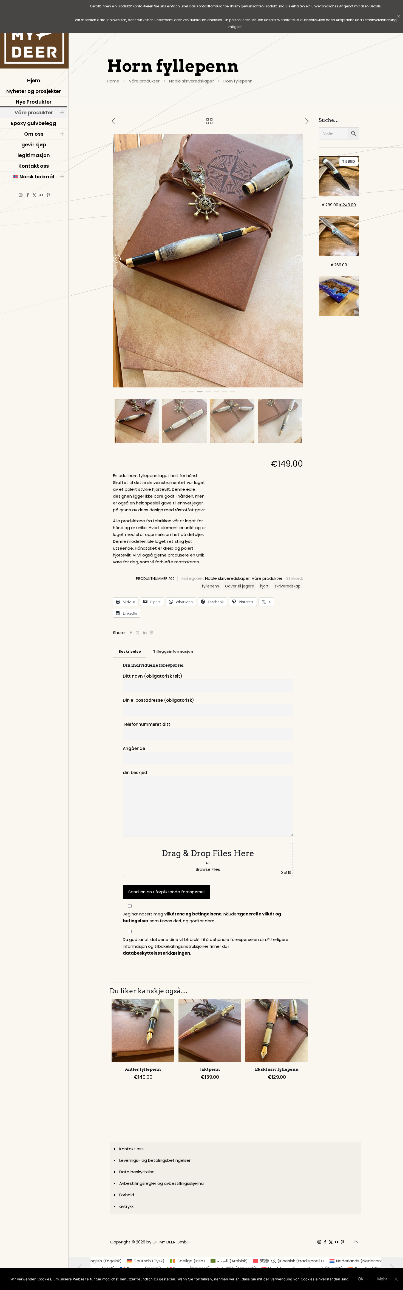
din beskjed (135, 772)
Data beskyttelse (137, 1172)
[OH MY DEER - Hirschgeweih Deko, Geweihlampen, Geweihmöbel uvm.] (34, 35)
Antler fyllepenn (143, 1069)
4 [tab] (208, 394)
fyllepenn (210, 586)
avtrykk (126, 1206)
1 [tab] (183, 394)
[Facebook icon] (27, 195)
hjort (264, 586)
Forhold (126, 1195)
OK (361, 1279)
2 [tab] (191, 394)
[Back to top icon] (355, 1242)
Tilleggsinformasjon (173, 651)
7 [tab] (232, 394)
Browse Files (208, 869)
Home (113, 81)
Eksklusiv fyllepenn (277, 1069)
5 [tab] (216, 394)
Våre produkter (144, 81)
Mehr (382, 1279)
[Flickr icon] (41, 195)
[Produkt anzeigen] (167, 1007)
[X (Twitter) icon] (34, 195)
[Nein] (396, 1279)
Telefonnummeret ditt (146, 724)
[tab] (129, 652)
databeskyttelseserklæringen (156, 953)
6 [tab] (224, 394)
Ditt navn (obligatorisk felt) (152, 676)
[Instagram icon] (21, 195)
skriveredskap (287, 586)
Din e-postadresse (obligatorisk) (158, 700)
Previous (114, 419)
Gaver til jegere (239, 586)
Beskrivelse (129, 651)
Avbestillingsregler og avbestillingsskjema (161, 1183)
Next (301, 419)
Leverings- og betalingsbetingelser (155, 1160)
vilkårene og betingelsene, (193, 914)
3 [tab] (200, 394)
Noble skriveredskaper (191, 81)
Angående (134, 748)
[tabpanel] (208, 260)
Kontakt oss (131, 1149)
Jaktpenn (210, 1069)
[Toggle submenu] (62, 112)
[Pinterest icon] (48, 195)
